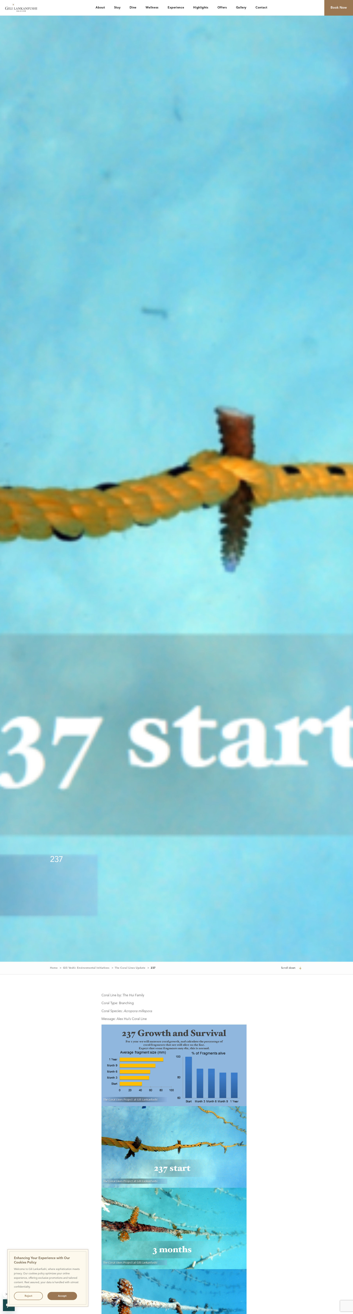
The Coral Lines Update (130, 968)
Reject (28, 1296)
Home (54, 968)
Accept (62, 1296)
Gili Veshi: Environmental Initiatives (86, 968)
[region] (47, 1278)
